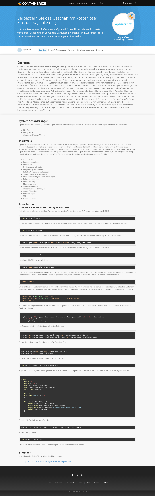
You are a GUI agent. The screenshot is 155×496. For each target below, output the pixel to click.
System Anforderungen (57, 50)
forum (80, 483)
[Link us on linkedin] (82, 475)
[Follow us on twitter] (77, 475)
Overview (42, 50)
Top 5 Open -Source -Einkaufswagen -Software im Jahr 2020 (47, 462)
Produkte (71, 3)
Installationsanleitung (85, 50)
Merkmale (71, 50)
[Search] (135, 3)
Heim (49, 483)
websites (93, 3)
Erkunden (99, 50)
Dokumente (59, 483)
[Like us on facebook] (72, 475)
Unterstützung (82, 3)
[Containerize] (31, 3)
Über (101, 3)
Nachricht (70, 483)
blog (88, 483)
